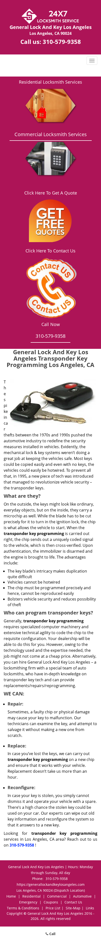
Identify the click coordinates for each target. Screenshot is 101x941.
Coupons (51, 902)
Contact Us (73, 902)
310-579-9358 (62, 42)
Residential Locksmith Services (50, 82)
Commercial (57, 896)
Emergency (28, 902)
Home (11, 896)
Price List (53, 908)
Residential (31, 896)
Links (90, 908)
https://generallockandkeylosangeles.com (51, 884)
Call (51, 933)
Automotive (82, 896)
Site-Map (73, 908)
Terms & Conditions (23, 908)
